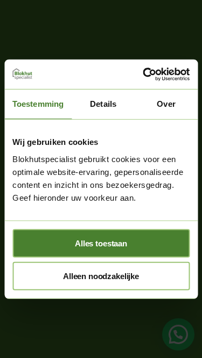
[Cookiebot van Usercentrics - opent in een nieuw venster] (144, 74)
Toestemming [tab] (38, 103)
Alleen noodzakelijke (101, 275)
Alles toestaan (101, 242)
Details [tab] (103, 103)
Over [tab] (166, 103)
